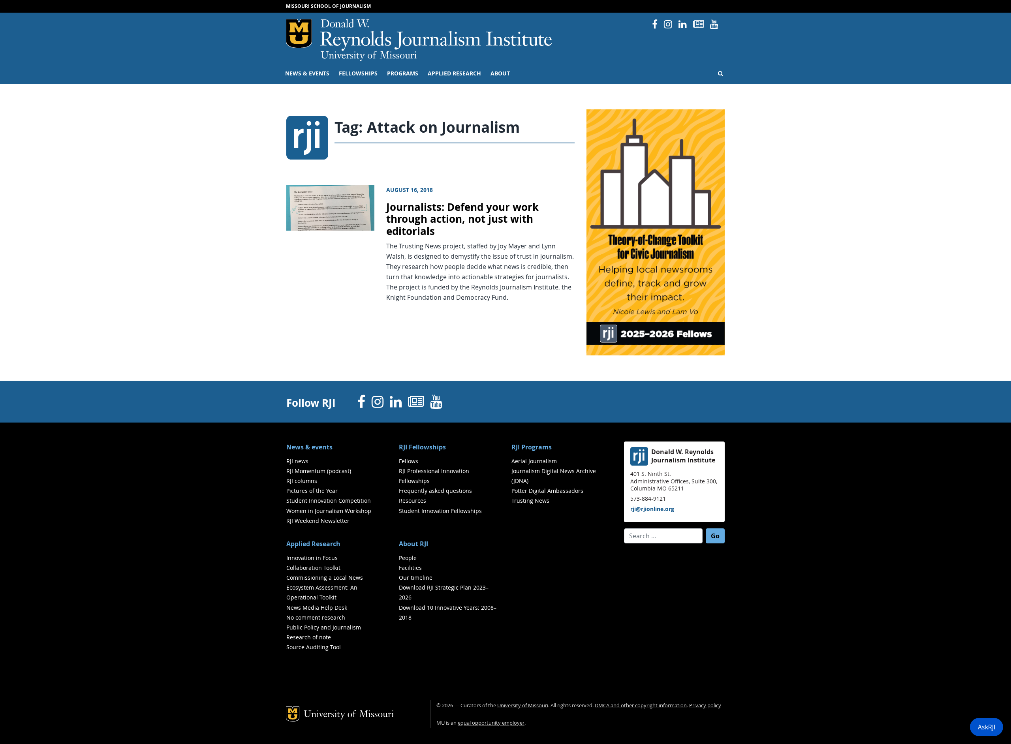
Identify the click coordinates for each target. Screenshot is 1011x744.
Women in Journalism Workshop (328, 511)
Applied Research (454, 73)
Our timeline (415, 577)
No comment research (315, 617)
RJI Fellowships (422, 447)
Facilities (410, 567)
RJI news (297, 461)
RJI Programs (531, 447)
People (408, 558)
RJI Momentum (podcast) (318, 471)
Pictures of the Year (312, 490)
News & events (307, 73)
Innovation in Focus (312, 558)
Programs (402, 73)
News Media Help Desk (316, 607)
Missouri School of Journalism (328, 6)
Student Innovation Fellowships (440, 511)
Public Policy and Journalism (323, 627)
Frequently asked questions (435, 490)
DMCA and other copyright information (641, 705)
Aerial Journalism (534, 461)
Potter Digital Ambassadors (547, 490)
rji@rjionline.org (652, 509)
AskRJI (986, 727)
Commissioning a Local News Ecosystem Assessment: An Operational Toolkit (324, 587)
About (500, 73)
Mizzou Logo (299, 33)
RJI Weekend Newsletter (318, 520)
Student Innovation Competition (328, 500)
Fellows (408, 461)
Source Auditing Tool (313, 647)
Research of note (308, 637)
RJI (436, 35)
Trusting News (530, 500)
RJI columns (301, 481)
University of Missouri (369, 56)
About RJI (413, 543)
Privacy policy (705, 705)
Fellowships (358, 73)
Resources (412, 500)
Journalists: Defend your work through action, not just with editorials (462, 219)
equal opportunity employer (491, 723)
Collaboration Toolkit (313, 567)
